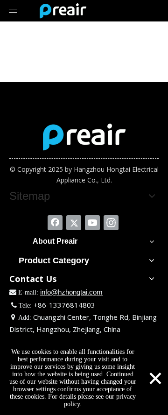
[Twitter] (73, 222)
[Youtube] (92, 222)
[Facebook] (55, 222)
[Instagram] (111, 222)
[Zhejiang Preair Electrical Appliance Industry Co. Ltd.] (84, 137)
